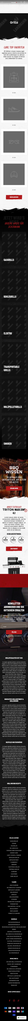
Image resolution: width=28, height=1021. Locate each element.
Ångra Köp (14, 985)
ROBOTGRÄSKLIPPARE (14, 971)
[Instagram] (14, 1000)
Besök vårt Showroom (14, 964)
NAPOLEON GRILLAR (14, 857)
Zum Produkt (14, 549)
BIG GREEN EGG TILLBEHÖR (14, 887)
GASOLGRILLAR (14, 841)
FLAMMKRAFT (14, 862)
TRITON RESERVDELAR (14, 922)
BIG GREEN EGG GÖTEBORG (14, 968)
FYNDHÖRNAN (14, 966)
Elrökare (14, 871)
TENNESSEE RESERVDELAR (14, 943)
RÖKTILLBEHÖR (14, 911)
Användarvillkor (14, 980)
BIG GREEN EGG (14, 848)
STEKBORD (14, 899)
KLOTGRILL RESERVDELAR (14, 941)
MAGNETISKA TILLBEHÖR (14, 901)
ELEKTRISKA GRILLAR (14, 867)
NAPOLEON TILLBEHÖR (14, 890)
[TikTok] (18, 1000)
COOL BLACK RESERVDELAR (14, 936)
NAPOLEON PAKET (14, 860)
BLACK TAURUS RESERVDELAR (14, 938)
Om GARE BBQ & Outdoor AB (14, 961)
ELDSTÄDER (14, 874)
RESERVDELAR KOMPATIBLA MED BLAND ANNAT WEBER (14, 928)
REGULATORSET (14, 908)
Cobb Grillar (14, 876)
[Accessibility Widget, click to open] (25, 510)
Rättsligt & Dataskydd (14, 976)
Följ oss (14, 632)
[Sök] (21, 2)
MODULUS (14, 894)
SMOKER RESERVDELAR (14, 948)
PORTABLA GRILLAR (14, 869)
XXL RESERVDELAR (14, 953)
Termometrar (14, 904)
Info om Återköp (14, 978)
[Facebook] (9, 1000)
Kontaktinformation (14, 983)
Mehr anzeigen (14, 197)
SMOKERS (14, 864)
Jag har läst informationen (15, 636)
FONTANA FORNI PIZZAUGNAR (14, 850)
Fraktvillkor (14, 973)
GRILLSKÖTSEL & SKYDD (14, 906)
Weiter (11, 256)
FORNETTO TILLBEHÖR (14, 913)
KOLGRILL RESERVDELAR (14, 945)
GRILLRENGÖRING (14, 897)
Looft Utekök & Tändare (14, 855)
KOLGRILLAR (14, 845)
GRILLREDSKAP (14, 892)
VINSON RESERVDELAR (14, 950)
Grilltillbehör (14, 885)
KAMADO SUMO (14, 852)
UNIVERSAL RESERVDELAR (14, 931)
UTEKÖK (14, 843)
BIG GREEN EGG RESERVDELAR (14, 934)
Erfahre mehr (14, 488)
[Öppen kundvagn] (25, 2)
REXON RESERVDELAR (14, 924)
